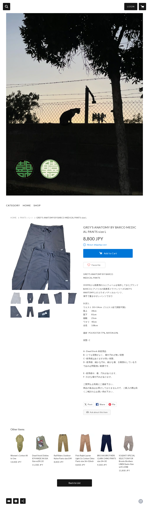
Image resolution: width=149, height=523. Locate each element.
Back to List (74, 482)
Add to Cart (110, 253)
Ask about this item (99, 412)
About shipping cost (97, 244)
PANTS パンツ (26, 217)
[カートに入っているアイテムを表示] (142, 6)
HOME (27, 205)
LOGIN (130, 6)
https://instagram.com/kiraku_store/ (141, 501)
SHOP (37, 205)
